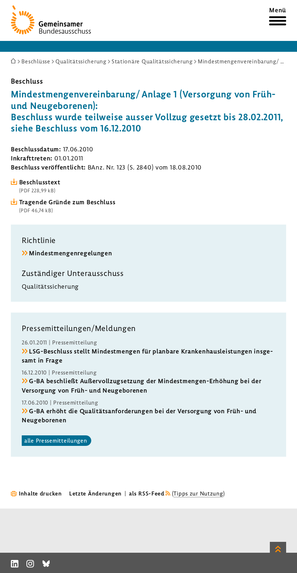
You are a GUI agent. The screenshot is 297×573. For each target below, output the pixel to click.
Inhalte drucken (40, 493)
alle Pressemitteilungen (55, 440)
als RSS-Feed (146, 493)
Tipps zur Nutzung (198, 493)
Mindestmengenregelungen (70, 253)
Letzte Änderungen (95, 493)
